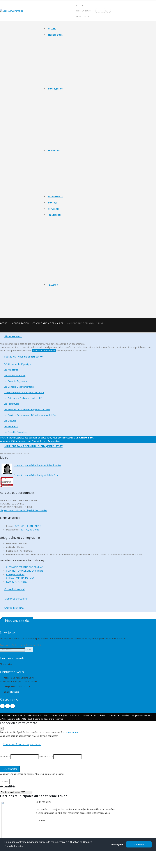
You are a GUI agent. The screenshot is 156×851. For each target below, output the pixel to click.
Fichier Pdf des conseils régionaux (62, 167)
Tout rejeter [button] (117, 844)
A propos (80, 5)
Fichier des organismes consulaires (62, 71)
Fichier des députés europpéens (61, 82)
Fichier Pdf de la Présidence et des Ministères (67, 160)
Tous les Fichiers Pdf (56, 156)
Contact (52, 203)
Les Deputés (53, 136)
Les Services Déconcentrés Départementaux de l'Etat (70, 132)
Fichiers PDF (54, 150)
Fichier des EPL (54, 59)
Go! (29, 649)
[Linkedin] (108, 10)
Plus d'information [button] (14, 846)
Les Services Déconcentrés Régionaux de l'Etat (67, 129)
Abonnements (55, 196)
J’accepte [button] (139, 844)
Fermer (41, 820)
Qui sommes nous (8, 715)
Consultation (55, 89)
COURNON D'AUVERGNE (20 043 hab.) (25, 570)
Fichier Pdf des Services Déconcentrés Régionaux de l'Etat (72, 186)
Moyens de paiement (142, 715)
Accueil (52, 29)
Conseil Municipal (14, 589)
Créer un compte (84, 10)
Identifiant (55, 231)
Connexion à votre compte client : (22, 744)
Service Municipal (14, 608)
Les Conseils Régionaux (58, 109)
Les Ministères (54, 102)
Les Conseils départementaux (60, 113)
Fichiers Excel (55, 35)
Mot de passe (57, 242)
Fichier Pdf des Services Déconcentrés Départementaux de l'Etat (75, 190)
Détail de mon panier (62, 301)
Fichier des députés (56, 75)
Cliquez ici (14, 692)
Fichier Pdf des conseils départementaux (65, 171)
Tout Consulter (54, 94)
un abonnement (70, 732)
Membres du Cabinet (16, 598)
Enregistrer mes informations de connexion (59, 253)
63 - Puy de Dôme (30, 529)
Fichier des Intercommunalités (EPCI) (63, 56)
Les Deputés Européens (58, 144)
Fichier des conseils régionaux (60, 48)
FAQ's (22, 715)
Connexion (55, 215)
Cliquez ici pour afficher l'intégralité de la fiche (36, 475)
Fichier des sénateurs (57, 78)
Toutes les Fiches (23, 356)
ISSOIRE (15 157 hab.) (16, 581)
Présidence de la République (60, 98)
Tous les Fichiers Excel (57, 40)
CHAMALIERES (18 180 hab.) (20, 578)
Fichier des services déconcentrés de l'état (66, 67)
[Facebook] (98, 10)
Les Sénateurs (54, 140)
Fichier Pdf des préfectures (59, 183)
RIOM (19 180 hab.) (15, 574)
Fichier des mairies (56, 44)
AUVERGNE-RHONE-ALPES (28, 526)
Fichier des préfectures (58, 63)
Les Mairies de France (57, 106)
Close (5, 781)
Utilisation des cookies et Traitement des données (106, 715)
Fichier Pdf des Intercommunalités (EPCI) (65, 175)
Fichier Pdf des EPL (56, 179)
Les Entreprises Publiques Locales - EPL (64, 121)
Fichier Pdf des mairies (57, 163)
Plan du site (33, 715)
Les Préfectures (54, 125)
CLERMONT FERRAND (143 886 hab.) (24, 567)
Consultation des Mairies (47, 323)
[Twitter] (103, 10)
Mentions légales (59, 715)
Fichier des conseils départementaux (63, 52)
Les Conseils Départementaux (19, 386)
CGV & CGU (75, 715)
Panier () (53, 285)
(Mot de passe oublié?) (59, 239)
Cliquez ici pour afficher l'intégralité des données (37, 465)
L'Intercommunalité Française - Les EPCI (64, 117)
